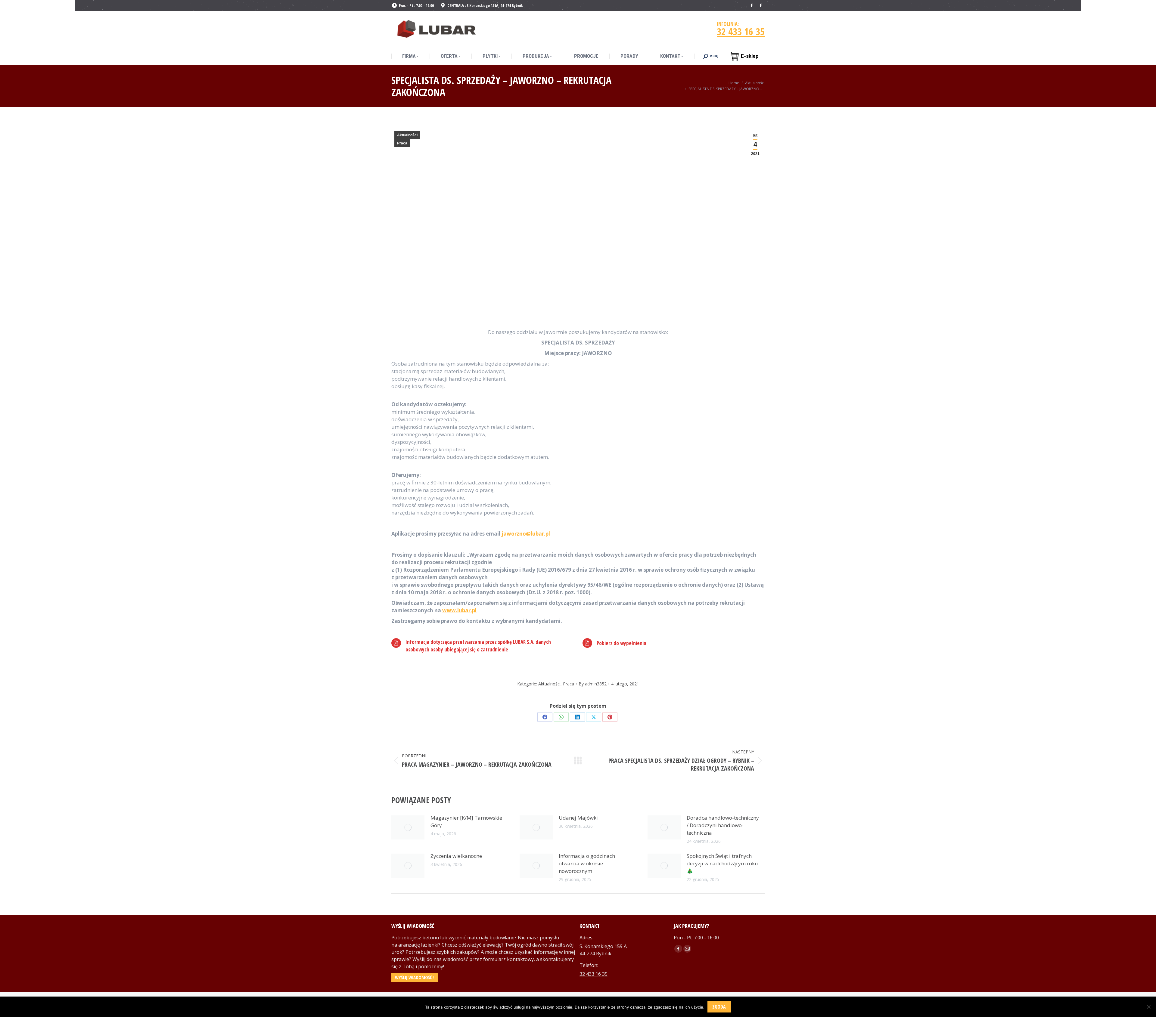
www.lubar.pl (459, 610)
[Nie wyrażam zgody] (1148, 1007)
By (593, 684)
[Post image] (407, 827)
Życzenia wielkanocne (456, 855)
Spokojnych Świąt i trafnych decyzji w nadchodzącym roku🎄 (722, 863)
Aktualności (407, 135)
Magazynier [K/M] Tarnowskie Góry (466, 821)
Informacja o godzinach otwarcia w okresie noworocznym (587, 863)
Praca (402, 143)
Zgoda (719, 1006)
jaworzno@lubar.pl (526, 533)
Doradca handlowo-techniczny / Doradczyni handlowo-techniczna (723, 825)
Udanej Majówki (578, 817)
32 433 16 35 (741, 31)
